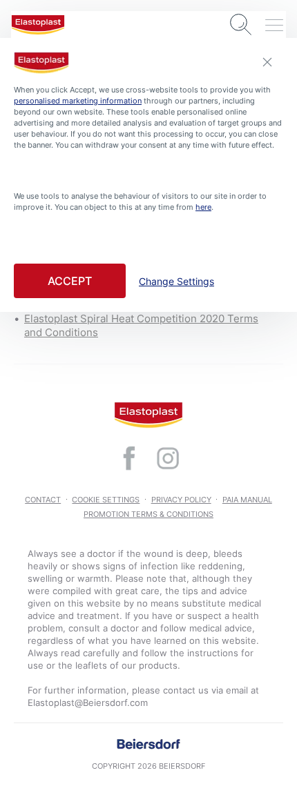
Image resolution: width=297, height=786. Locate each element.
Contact (43, 499)
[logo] (38, 24)
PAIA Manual (247, 499)
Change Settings (176, 281)
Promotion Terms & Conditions (148, 514)
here (203, 207)
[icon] (129, 458)
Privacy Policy (181, 499)
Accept (70, 281)
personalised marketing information (78, 101)
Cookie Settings (106, 499)
